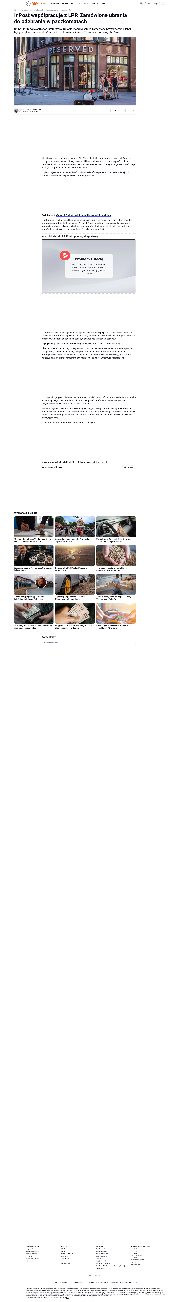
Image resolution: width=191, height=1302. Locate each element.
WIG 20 (63, 1249)
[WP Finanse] (41, 3)
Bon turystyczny (65, 1263)
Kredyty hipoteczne (136, 1255)
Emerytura (54, 4)
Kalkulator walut (101, 1261)
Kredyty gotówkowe (137, 1251)
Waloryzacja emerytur (32, 1251)
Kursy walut (99, 1258)
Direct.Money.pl (135, 1264)
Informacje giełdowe (67, 1254)
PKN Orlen (29, 1261)
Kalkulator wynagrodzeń (103, 1263)
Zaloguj (155, 4)
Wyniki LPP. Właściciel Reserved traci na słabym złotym (83, 215)
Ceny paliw (29, 1256)
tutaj (67, 1297)
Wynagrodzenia (100, 1268)
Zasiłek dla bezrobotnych (33, 1258)
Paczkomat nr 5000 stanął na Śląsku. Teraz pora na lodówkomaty (88, 343)
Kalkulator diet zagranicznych (105, 1249)
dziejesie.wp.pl (99, 462)
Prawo (65, 4)
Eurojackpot (29, 1249)
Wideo (103, 4)
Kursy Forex (64, 1256)
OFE (62, 1261)
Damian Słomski (31, 110)
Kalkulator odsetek (101, 1251)
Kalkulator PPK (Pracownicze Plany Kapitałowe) (110, 1266)
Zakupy (95, 4)
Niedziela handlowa (31, 1254)
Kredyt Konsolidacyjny (137, 1260)
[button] (147, 3)
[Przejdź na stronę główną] (28, 5)
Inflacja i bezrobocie (102, 1254)
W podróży (75, 4)
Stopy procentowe (101, 1256)
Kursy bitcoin (65, 1258)
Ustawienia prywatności (128, 1282)
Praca (86, 4)
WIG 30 (63, 1251)
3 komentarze (119, 110)
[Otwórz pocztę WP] (141, 3)
